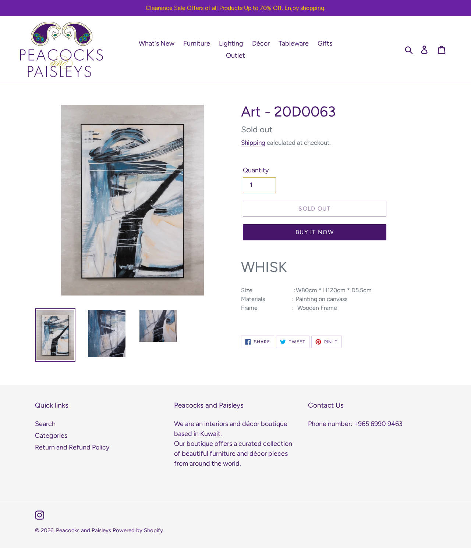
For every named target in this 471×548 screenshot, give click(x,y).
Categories (51, 435)
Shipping (253, 142)
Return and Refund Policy (72, 447)
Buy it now (314, 232)
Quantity (256, 170)
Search (45, 424)
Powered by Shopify (138, 530)
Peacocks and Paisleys (83, 530)
